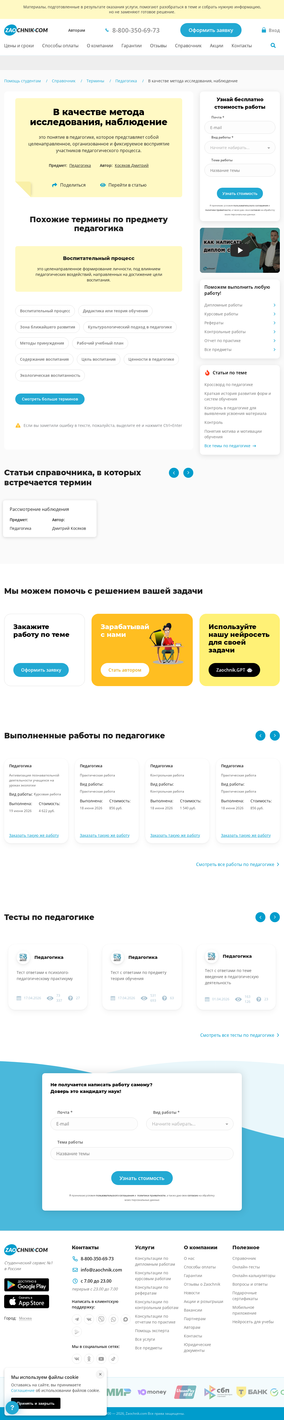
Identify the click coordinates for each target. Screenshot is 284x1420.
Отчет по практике (222, 340)
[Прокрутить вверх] (271, 1396)
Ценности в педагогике (151, 359)
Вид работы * (222, 137)
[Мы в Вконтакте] (89, 1319)
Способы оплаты (60, 46)
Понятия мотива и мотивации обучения (233, 434)
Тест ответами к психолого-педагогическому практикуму (45, 975)
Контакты (242, 46)
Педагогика (80, 165)
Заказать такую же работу (34, 835)
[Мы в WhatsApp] (113, 1319)
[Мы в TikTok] (113, 1359)
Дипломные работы (223, 305)
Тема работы (222, 160)
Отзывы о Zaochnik (202, 1284)
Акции (216, 46)
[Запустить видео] (240, 250)
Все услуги (145, 1339)
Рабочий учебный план (100, 343)
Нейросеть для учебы (253, 1321)
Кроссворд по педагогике (228, 384)
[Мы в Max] (126, 1319)
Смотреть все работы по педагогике (235, 864)
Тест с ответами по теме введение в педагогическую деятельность (232, 976)
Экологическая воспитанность (50, 375)
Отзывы (158, 46)
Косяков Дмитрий (132, 165)
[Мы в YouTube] (101, 1359)
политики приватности (217, 209)
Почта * (217, 117)
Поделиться (73, 185)
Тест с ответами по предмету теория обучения (138, 975)
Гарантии (131, 46)
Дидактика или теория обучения (115, 310)
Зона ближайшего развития (47, 327)
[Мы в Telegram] (77, 1319)
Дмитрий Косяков (69, 528)
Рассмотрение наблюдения (39, 509)
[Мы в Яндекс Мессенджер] (77, 1332)
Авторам (76, 30)
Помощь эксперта (152, 1330)
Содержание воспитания (44, 359)
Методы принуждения (42, 343)
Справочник (188, 46)
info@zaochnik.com (101, 1270)
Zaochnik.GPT (230, 670)
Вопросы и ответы (250, 1284)
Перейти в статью (127, 185)
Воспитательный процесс (45, 310)
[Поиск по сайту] (273, 45)
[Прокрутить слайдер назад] (174, 473)
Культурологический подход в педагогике (130, 327)
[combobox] (239, 147)
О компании (100, 46)
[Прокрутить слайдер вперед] (188, 473)
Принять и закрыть (36, 1403)
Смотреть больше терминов (50, 399)
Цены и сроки (19, 46)
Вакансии (193, 1310)
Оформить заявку (211, 30)
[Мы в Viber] (101, 1319)
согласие (255, 209)
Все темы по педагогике (227, 445)
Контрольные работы (225, 331)
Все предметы (218, 349)
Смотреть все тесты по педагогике (237, 1035)
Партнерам (195, 1318)
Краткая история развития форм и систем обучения (237, 396)
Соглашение (23, 1390)
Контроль (213, 422)
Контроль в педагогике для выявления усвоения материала (235, 410)
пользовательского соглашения (250, 205)
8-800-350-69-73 (97, 1259)
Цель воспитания (99, 359)
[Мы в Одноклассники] (89, 1359)
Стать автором (124, 670)
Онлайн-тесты (246, 1267)
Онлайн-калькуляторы (253, 1275)
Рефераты (214, 322)
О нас (189, 1258)
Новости (192, 1292)
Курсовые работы (221, 313)
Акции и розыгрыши (203, 1301)
